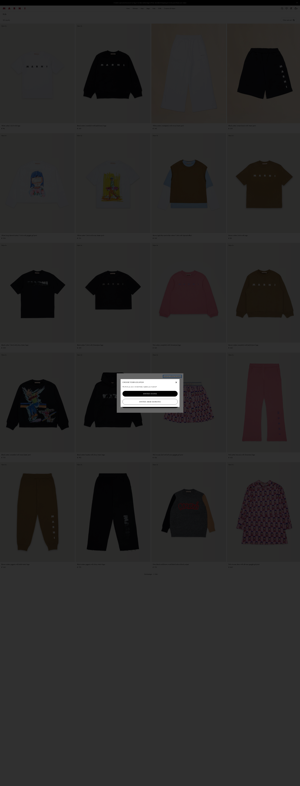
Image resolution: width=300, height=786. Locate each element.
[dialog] (150, 393)
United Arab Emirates (150, 402)
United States (150, 394)
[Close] (176, 382)
